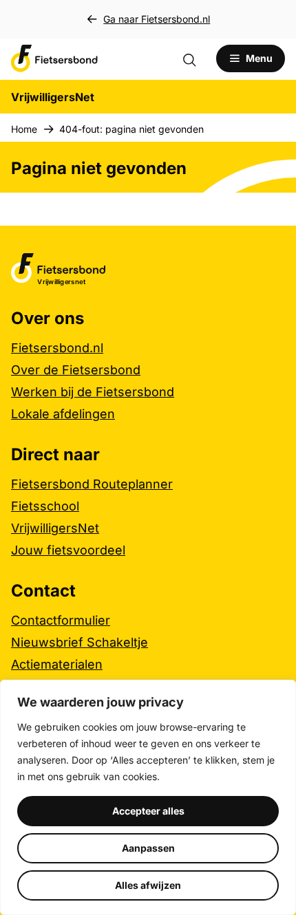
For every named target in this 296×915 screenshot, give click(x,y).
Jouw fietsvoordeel (68, 550)
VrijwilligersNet (55, 528)
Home (24, 129)
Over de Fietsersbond (75, 370)
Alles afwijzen (148, 885)
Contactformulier (60, 620)
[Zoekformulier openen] (196, 58)
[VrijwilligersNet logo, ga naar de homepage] (54, 58)
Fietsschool (45, 506)
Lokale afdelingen (63, 414)
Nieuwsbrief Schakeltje (79, 642)
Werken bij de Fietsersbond (92, 392)
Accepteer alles (148, 811)
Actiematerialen (57, 664)
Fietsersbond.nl (57, 348)
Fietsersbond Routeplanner (92, 484)
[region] (148, 797)
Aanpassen (148, 848)
